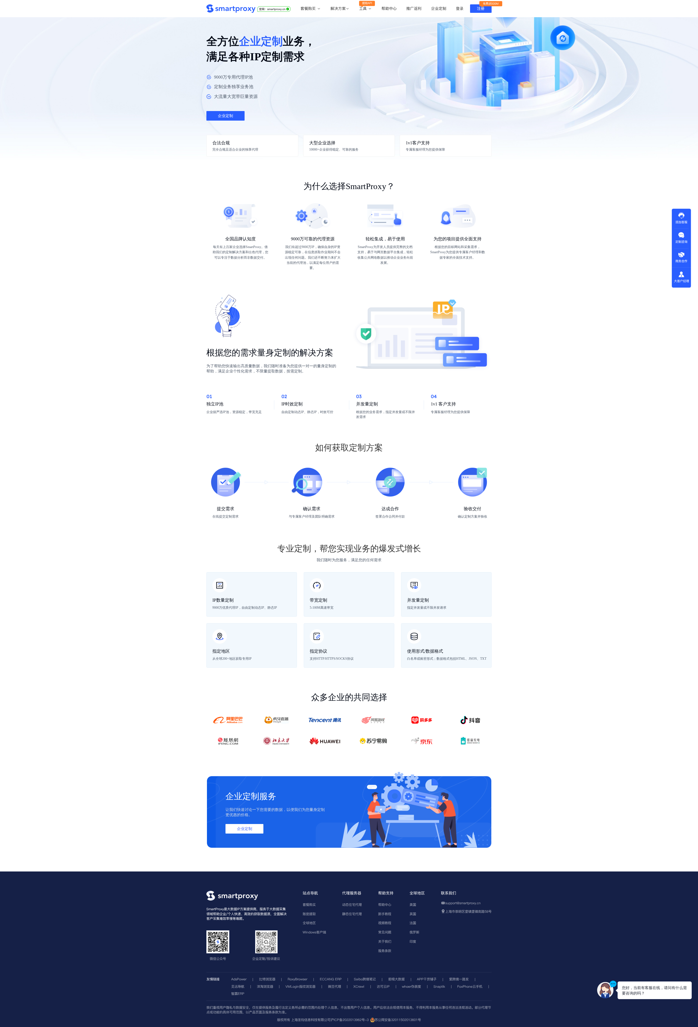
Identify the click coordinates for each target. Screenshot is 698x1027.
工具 (363, 9)
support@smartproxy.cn (463, 903)
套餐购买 (308, 9)
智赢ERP (237, 993)
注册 (481, 8)
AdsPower (238, 979)
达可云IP (383, 986)
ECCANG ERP (331, 979)
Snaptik (439, 986)
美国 (413, 904)
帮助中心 (389, 8)
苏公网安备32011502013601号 (398, 1019)
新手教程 (384, 914)
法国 (413, 923)
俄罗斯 (414, 932)
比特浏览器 (267, 979)
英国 (413, 914)
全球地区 (309, 923)
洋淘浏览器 (265, 986)
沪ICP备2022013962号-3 (349, 1019)
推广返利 (414, 8)
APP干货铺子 (427, 979)
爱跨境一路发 (459, 979)
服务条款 (384, 950)
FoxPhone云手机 (469, 986)
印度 (413, 941)
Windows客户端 (314, 932)
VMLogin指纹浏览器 (300, 986)
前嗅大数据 (396, 979)
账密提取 (309, 914)
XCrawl (358, 986)
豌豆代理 (334, 986)
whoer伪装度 (411, 986)
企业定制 (438, 8)
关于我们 (384, 941)
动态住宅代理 (352, 904)
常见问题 (384, 932)
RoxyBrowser (297, 979)
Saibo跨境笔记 (365, 979)
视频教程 (384, 923)
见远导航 (237, 986)
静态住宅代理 (352, 914)
